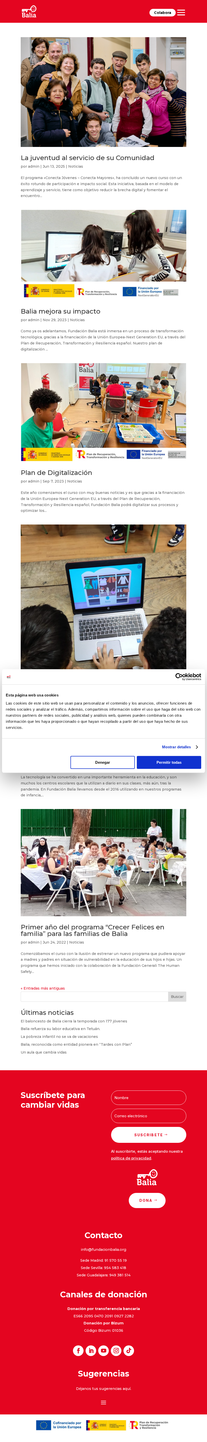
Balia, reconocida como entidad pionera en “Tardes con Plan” (76, 1044)
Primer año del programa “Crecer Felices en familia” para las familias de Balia (92, 930)
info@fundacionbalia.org (103, 1249)
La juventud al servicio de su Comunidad (87, 158)
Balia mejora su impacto (60, 311)
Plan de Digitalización (56, 473)
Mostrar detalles (176, 747)
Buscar (177, 996)
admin (33, 166)
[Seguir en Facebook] (78, 1350)
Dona (146, 1200)
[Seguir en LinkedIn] (91, 1350)
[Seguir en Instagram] (116, 1350)
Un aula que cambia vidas (44, 1052)
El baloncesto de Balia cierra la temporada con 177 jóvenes (74, 1021)
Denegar (102, 762)
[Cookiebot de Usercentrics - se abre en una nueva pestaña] (179, 677)
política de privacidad (131, 1158)
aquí (127, 1388)
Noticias (75, 166)
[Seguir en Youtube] (103, 1350)
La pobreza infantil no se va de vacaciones (59, 1036)
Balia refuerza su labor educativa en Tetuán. (60, 1028)
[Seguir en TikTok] (128, 1350)
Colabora (162, 12)
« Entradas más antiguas (43, 988)
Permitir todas (169, 762)
